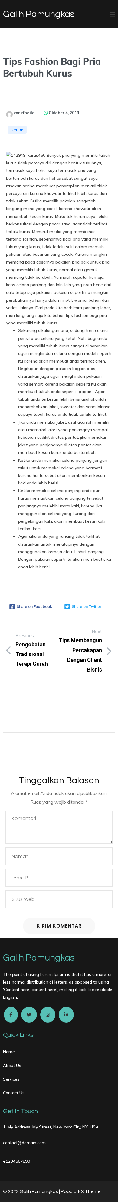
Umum (17, 129)
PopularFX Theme (81, 1191)
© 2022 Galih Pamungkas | (32, 1191)
